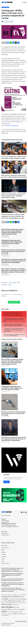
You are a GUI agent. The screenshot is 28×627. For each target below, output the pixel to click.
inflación (20, 602)
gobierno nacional (16, 601)
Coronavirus (5, 596)
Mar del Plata (4, 545)
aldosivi (2, 594)
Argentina (9, 594)
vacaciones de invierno (5, 615)
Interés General (4, 547)
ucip (18, 613)
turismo (15, 613)
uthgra (24, 613)
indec (17, 602)
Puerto (3, 561)
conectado (13, 294)
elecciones (23, 599)
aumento (13, 594)
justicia (17, 604)
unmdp (21, 613)
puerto (9, 611)
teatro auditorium (4, 613)
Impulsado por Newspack (6, 624)
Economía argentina (12, 599)
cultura (18, 282)
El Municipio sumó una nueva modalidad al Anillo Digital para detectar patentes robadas (11, 242)
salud (12, 611)
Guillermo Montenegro (12, 602)
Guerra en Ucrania (4, 602)
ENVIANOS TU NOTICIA (14, 302)
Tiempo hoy (10, 613)
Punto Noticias (9, 21)
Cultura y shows (5, 7)
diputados (22, 596)
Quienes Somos (4, 531)
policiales (22, 609)
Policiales (3, 552)
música (17, 607)
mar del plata (4, 284)
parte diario (14, 609)
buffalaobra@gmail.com (12, 125)
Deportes (3, 554)
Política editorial (4, 533)
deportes (16, 596)
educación (18, 599)
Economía (3, 556)
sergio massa (20, 611)
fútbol (10, 601)
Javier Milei (14, 604)
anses (6, 594)
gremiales (23, 600)
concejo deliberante (22, 594)
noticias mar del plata (6, 609)
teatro (10, 284)
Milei (15, 607)
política (4, 611)
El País (2, 550)
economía (4, 599)
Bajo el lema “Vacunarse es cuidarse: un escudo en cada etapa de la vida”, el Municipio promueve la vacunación (13, 270)
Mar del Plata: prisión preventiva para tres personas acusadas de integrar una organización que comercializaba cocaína (12, 231)
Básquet (16, 594)
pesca (18, 609)
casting (14, 282)
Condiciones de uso (5, 534)
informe (24, 602)
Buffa (10, 282)
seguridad (16, 611)
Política (3, 559)
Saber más (6, 481)
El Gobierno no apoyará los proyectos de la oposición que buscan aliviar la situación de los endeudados (13, 261)
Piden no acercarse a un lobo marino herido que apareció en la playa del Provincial (13, 251)
